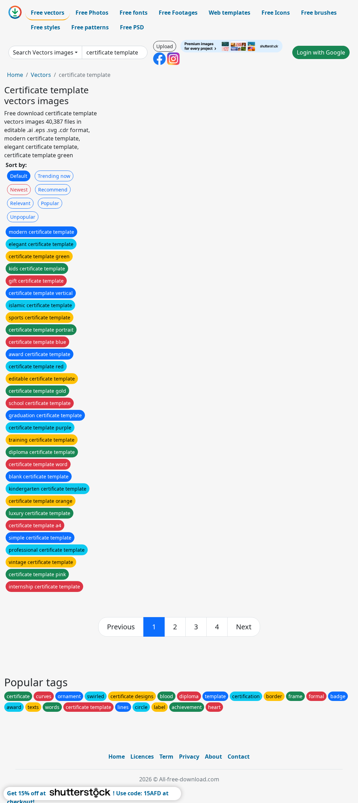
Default (18, 176)
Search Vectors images (43, 52)
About (213, 756)
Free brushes (319, 12)
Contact (239, 756)
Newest (19, 189)
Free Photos (92, 12)
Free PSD (132, 27)
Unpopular (22, 217)
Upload (164, 46)
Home (15, 75)
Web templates (229, 12)
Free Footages (178, 12)
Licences (142, 756)
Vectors (41, 75)
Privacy (189, 756)
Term (166, 756)
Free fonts (134, 12)
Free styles (45, 27)
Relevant (20, 203)
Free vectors (47, 12)
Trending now (54, 176)
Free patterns (90, 27)
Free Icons (276, 12)
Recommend (52, 189)
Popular (50, 203)
